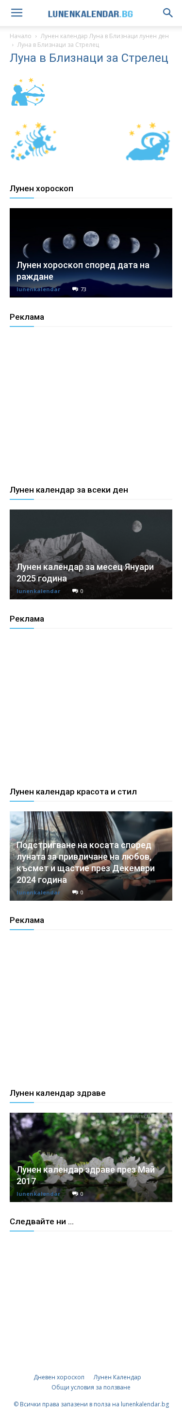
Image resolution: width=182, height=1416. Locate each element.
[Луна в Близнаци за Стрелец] (28, 108)
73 (83, 289)
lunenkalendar (38, 289)
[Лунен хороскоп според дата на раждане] (91, 252)
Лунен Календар (117, 1377)
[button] (168, 13)
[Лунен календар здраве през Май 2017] (91, 1157)
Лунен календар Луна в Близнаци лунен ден (105, 36)
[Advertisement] (82, 414)
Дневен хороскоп (58, 1377)
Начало (21, 36)
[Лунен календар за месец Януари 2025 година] (91, 554)
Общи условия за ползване (91, 1387)
